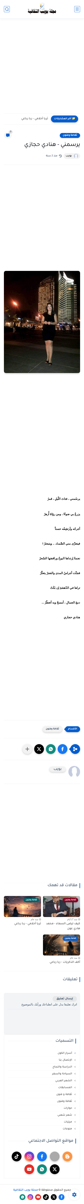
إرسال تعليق (64, 998)
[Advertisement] (42, 68)
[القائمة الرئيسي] (77, 9)
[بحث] (7, 9)
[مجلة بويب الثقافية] (42, 9)
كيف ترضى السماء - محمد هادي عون (63, 926)
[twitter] (55, 1169)
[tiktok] (16, 1156)
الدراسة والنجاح (63, 1067)
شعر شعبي (65, 1115)
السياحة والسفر (62, 1073)
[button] (62, 749)
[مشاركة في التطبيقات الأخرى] (27, 749)
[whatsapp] (42, 1169)
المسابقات (65, 1087)
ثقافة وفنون (70, 135)
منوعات (68, 1128)
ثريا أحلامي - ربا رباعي (34, 118)
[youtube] (29, 1169)
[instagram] (29, 1156)
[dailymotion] (55, 1156)
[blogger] (67, 1156)
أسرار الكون (65, 1053)
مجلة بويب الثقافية (25, 1190)
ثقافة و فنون (64, 1094)
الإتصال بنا (66, 1060)
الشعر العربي (64, 1080)
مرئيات (68, 1122)
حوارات (68, 1108)
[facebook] (42, 1156)
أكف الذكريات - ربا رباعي (65, 962)
